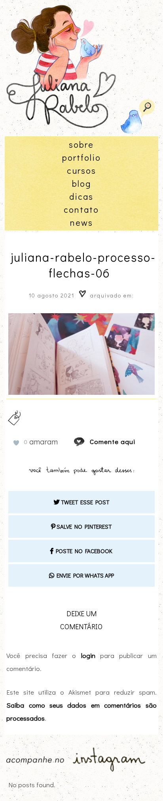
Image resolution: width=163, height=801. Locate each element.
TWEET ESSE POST (84, 502)
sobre (81, 144)
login (88, 655)
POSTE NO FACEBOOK (82, 551)
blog (81, 183)
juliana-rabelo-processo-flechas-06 (83, 265)
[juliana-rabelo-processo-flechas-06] (86, 441)
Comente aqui (112, 441)
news (81, 222)
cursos (81, 170)
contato (81, 209)
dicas (81, 196)
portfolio (81, 157)
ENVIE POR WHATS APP (84, 575)
